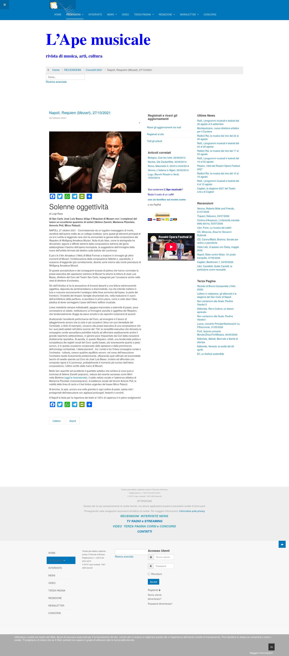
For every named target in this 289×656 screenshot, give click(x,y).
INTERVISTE (95, 14)
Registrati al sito (155, 134)
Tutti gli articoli (154, 141)
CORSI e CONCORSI (161, 526)
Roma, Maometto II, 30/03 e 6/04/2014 (168, 166)
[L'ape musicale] (62, 4)
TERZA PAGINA (143, 14)
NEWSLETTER (188, 14)
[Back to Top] (282, 544)
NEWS (111, 14)
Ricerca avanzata (56, 82)
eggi (67, 377)
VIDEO (125, 14)
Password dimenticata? (160, 603)
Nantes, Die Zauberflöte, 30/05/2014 (167, 161)
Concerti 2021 (94, 70)
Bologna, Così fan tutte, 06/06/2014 (166, 157)
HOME (57, 14)
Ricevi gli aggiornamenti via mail (164, 127)
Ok (271, 646)
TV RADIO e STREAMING (144, 521)
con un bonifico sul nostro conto (167, 199)
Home (56, 70)
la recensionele (78, 377)
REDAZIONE (166, 14)
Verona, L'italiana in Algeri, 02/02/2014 (168, 170)
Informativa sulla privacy (192, 511)
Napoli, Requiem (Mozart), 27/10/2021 (80, 112)
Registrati (153, 590)
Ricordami (156, 574)
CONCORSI (210, 14)
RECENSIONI (73, 14)
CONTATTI (144, 531)
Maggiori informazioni (261, 652)
